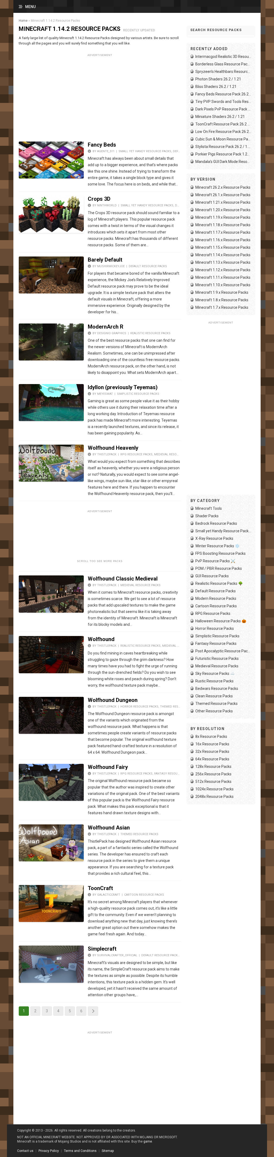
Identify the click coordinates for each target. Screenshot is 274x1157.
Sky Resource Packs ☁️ (215, 673)
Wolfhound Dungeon (113, 700)
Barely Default (105, 259)
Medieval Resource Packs (174, 454)
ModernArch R (105, 326)
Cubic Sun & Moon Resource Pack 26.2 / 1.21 (223, 139)
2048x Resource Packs (214, 796)
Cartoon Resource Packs (144, 894)
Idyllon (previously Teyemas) (123, 387)
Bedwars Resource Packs (216, 688)
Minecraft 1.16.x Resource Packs (222, 240)
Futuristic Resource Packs (217, 658)
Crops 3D (99, 199)
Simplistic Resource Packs (138, 394)
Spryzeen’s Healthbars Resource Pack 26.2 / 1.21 (223, 71)
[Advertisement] (100, 95)
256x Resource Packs (213, 774)
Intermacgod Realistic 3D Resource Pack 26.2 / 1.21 (223, 56)
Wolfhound (101, 639)
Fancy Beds (102, 145)
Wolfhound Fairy (108, 767)
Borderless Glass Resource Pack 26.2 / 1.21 (223, 64)
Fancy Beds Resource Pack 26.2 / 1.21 (223, 94)
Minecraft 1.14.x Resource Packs (222, 255)
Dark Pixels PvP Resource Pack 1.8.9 (223, 109)
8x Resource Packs (211, 736)
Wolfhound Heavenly (113, 448)
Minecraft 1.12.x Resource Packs (222, 270)
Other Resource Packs (214, 711)
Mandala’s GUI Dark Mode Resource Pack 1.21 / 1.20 (223, 161)
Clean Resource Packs (214, 696)
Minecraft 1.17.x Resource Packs (222, 232)
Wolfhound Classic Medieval (123, 578)
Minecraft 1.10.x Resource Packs (222, 285)
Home (23, 21)
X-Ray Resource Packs (214, 538)
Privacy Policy (49, 1151)
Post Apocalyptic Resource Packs (223, 651)
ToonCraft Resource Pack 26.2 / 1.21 (223, 124)
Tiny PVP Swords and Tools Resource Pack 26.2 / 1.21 (223, 101)
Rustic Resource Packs (214, 681)
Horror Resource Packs (139, 706)
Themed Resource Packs (179, 706)
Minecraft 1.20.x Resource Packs (222, 210)
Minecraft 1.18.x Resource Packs (222, 225)
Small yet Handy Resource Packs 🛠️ (223, 531)
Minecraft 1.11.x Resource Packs (222, 277)
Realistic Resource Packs (150, 333)
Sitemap (108, 1151)
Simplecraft (102, 949)
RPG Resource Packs (136, 454)
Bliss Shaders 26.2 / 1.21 (216, 86)
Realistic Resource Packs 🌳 (219, 583)
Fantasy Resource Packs (173, 773)
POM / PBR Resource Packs (218, 568)
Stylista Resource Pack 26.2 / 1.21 (223, 146)
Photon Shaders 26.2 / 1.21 (218, 79)
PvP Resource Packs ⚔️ (215, 561)
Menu (30, 7)
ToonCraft (100, 888)
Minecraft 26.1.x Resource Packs (222, 195)
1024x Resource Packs (214, 789)
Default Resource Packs (148, 266)
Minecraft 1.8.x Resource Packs (221, 300)
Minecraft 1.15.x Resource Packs (222, 247)
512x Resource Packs (213, 781)
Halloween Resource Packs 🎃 (220, 621)
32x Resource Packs (212, 751)
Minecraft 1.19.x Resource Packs (222, 217)
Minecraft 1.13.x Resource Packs (222, 262)
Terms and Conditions (80, 1151)
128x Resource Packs (213, 766)
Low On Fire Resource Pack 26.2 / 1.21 (223, 131)
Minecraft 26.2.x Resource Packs (222, 187)
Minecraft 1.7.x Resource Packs (221, 307)
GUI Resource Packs (212, 576)
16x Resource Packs (212, 744)
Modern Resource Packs (215, 598)
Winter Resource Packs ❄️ (217, 546)
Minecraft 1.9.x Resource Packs (221, 292)
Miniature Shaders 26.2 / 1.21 (220, 116)
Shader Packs (207, 516)
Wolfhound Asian (109, 827)
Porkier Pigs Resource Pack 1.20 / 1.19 (223, 154)
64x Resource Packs (212, 759)
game (147, 1141)
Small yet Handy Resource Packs (145, 151)
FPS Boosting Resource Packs (220, 553)
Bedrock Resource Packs (216, 523)
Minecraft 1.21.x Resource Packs (222, 202)
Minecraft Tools (208, 508)
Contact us (25, 1151)
